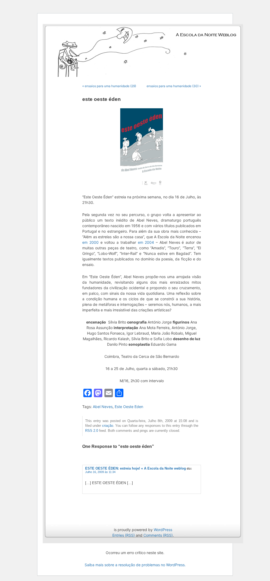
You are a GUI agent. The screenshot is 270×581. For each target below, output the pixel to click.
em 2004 (146, 242)
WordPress (163, 529)
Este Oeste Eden (129, 406)
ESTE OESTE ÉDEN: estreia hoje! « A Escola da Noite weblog (135, 468)
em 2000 (90, 242)
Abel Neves (103, 406)
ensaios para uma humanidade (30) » (174, 86)
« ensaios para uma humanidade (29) (109, 86)
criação (107, 426)
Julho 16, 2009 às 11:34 (100, 472)
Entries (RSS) (123, 535)
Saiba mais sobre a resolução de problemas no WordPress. (135, 565)
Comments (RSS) (158, 535)
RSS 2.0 (91, 431)
